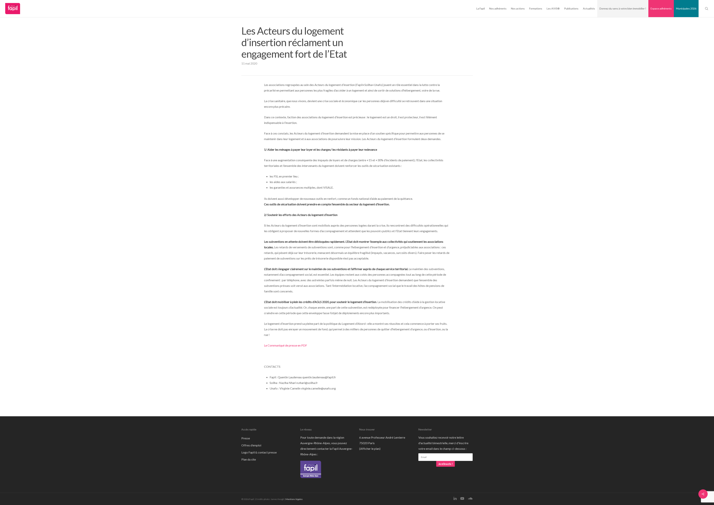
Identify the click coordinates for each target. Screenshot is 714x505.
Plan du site (248, 459)
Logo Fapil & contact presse (259, 452)
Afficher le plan (369, 448)
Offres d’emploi (251, 445)
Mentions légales (294, 499)
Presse (245, 438)
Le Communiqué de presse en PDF (285, 345)
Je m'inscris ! (445, 463)
